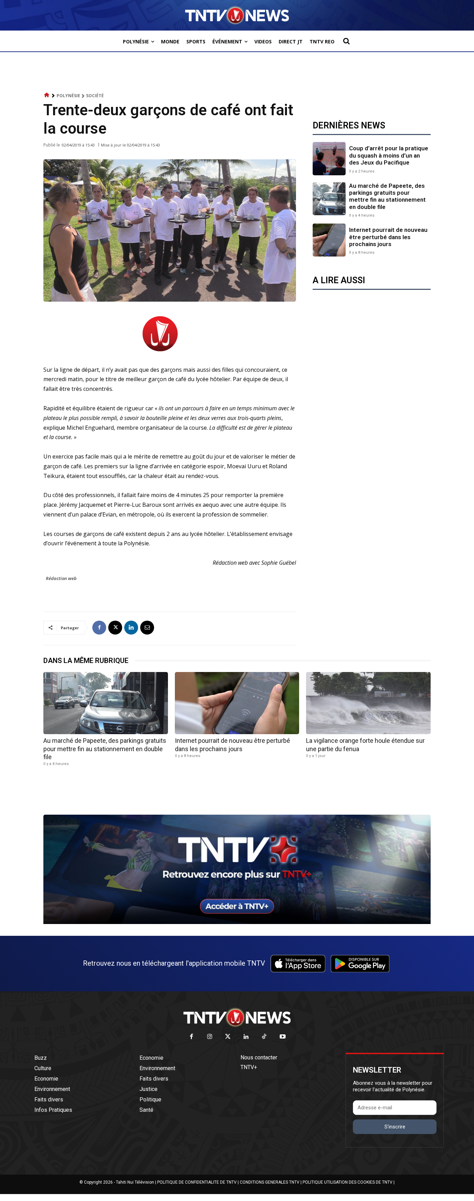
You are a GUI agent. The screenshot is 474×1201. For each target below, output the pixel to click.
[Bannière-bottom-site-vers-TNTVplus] (237, 922)
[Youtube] (282, 1037)
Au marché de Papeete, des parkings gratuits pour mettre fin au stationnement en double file (387, 196)
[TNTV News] (237, 1017)
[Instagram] (209, 1037)
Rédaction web (61, 578)
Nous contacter (258, 1057)
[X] (115, 628)
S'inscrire (394, 1127)
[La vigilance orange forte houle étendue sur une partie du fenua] (368, 703)
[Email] (147, 628)
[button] (346, 41)
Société (95, 96)
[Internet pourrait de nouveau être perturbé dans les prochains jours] (329, 240)
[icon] (46, 95)
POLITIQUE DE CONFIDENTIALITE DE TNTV (197, 1182)
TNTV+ (248, 1067)
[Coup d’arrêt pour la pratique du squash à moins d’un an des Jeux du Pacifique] (329, 158)
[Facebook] (99, 628)
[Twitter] (228, 1037)
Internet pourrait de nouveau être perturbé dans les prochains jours (388, 236)
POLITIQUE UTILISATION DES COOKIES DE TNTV (347, 1182)
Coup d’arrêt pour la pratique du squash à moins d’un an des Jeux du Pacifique (388, 155)
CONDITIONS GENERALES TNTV (269, 1182)
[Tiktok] (264, 1037)
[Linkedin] (131, 628)
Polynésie (68, 96)
